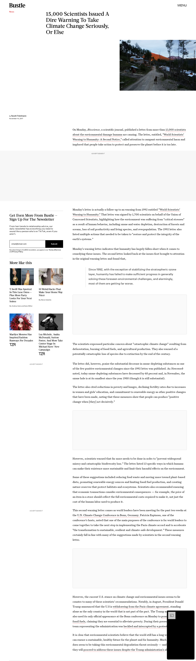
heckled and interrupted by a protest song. (149, 626)
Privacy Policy (17, 252)
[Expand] (170, 613)
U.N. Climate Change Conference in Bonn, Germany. (108, 515)
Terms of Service (55, 250)
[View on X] (130, 314)
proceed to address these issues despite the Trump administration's (124, 649)
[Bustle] (17, 5)
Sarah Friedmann (18, 115)
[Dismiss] (191, 613)
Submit (54, 244)
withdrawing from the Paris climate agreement (141, 606)
